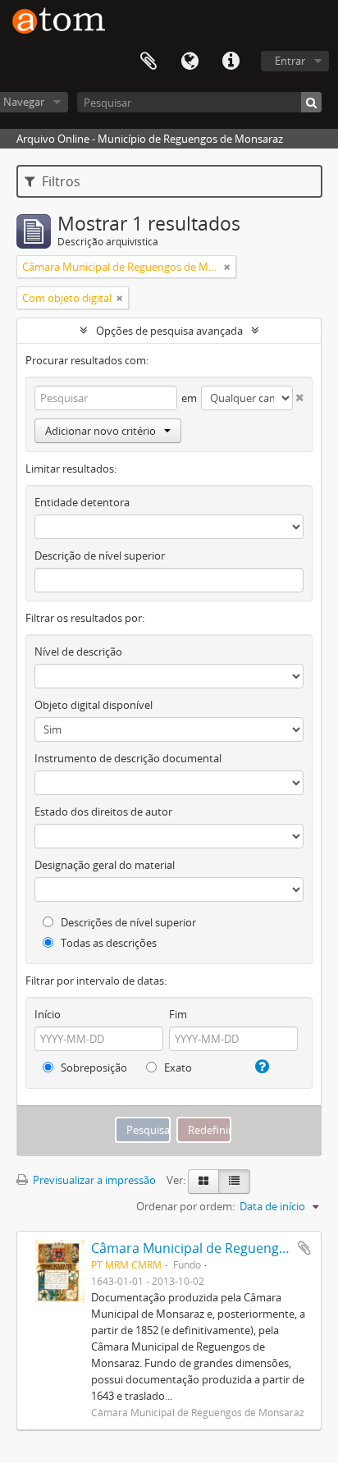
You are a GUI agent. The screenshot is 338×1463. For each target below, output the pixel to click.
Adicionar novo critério (100, 430)
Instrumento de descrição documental (128, 758)
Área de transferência (148, 61)
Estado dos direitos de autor (103, 811)
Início (47, 1014)
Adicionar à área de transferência (304, 1248)
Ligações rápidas (230, 61)
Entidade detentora (82, 502)
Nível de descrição (78, 651)
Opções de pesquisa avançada (169, 330)
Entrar (290, 60)
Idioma (189, 61)
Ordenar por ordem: (185, 1206)
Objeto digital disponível (93, 704)
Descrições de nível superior (127, 922)
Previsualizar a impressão (93, 1180)
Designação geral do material (104, 864)
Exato (177, 1067)
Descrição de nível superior (99, 555)
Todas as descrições (107, 942)
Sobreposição (92, 1067)
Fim (178, 1014)
